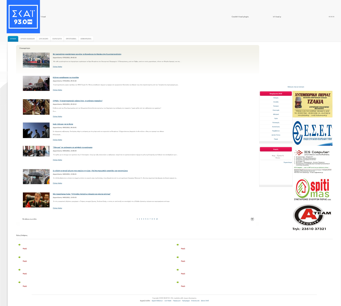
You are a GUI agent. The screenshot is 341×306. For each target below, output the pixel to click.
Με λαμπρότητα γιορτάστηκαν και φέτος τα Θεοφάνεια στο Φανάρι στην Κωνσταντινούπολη (87, 54)
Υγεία (276, 118)
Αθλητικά (276, 114)
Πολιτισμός (275, 122)
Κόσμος (275, 98)
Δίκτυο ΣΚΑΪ (205, 300)
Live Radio (168, 300)
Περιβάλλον (276, 131)
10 (157, 219)
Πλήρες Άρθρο (57, 66)
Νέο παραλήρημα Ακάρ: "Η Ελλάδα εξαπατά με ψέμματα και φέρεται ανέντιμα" (82, 194)
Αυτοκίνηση (276, 126)
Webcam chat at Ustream (296, 87)
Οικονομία (276, 110)
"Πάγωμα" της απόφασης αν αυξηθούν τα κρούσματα (72, 147)
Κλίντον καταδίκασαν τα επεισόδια (66, 77)
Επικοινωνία (195, 300)
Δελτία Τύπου (276, 135)
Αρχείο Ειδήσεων (157, 300)
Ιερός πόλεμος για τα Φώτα (63, 124)
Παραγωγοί (176, 300)
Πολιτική (276, 106)
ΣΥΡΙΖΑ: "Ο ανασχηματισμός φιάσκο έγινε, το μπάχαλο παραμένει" (78, 101)
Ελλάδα (275, 102)
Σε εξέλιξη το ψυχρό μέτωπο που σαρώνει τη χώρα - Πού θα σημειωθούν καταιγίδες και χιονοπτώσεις (90, 171)
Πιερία (276, 139)
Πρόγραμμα (186, 300)
